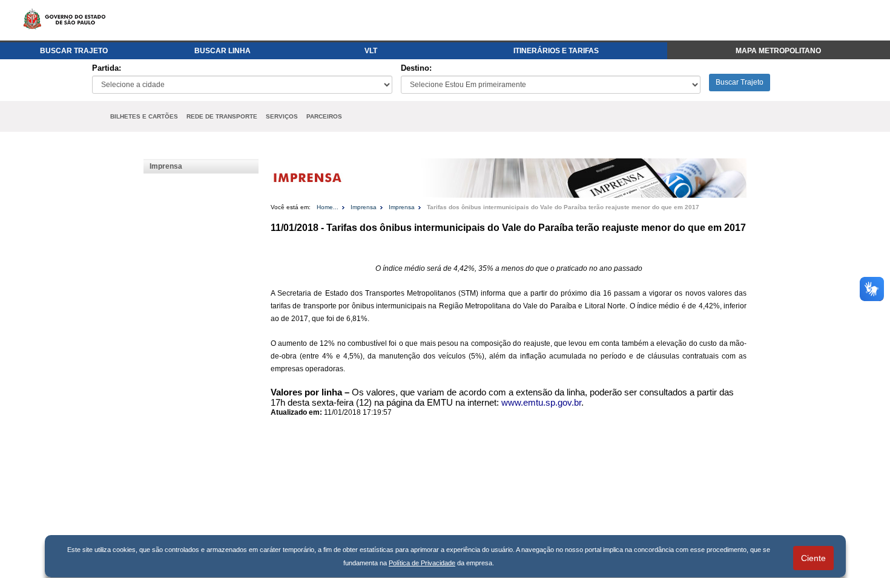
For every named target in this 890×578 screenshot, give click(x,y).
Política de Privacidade (422, 563)
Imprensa (166, 166)
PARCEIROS (324, 116)
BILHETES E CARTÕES (144, 116)
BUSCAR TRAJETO (74, 51)
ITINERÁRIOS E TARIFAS (556, 51)
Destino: (416, 68)
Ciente (813, 558)
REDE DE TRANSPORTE (221, 116)
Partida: (106, 68)
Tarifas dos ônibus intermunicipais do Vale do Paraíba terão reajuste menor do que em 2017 (563, 207)
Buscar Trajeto (739, 82)
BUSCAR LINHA (222, 51)
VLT (370, 51)
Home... (327, 207)
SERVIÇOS (282, 116)
